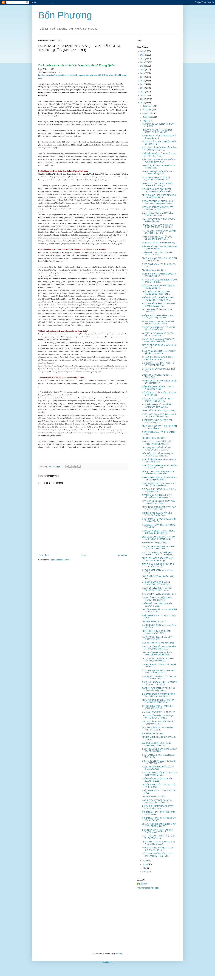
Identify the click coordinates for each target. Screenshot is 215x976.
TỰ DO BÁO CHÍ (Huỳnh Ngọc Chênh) (158, 410)
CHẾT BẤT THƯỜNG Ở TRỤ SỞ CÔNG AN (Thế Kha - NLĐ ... (159, 155)
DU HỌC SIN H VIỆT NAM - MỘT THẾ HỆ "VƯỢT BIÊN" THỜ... (158, 364)
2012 (142, 103)
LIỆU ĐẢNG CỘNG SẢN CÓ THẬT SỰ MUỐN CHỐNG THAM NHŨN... (158, 538)
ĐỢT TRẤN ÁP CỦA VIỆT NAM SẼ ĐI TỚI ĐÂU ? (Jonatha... (158, 214)
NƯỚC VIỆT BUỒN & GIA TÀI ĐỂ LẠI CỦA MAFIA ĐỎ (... (158, 768)
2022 (142, 66)
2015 (142, 92)
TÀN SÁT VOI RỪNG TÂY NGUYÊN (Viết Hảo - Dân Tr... (157, 728)
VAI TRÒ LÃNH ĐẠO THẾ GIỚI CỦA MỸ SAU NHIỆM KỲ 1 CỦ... (159, 232)
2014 (142, 95)
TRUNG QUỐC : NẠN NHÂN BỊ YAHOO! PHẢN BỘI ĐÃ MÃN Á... (159, 196)
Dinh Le (51, 466)
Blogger (119, 953)
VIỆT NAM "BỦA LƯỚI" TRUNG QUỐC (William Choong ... (158, 220)
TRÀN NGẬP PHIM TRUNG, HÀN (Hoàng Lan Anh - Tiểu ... (156, 632)
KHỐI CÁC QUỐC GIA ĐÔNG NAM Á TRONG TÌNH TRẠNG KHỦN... (157, 298)
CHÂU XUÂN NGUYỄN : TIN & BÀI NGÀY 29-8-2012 (157, 604)
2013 (142, 99)
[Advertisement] (107, 921)
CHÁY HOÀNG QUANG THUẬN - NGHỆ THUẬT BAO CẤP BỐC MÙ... (159, 415)
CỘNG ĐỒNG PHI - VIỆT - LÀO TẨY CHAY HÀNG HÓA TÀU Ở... (157, 831)
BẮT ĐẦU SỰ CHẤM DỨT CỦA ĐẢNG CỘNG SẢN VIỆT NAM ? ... (158, 689)
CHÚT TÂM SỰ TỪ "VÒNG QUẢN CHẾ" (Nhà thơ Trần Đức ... (159, 520)
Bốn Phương (65, 15)
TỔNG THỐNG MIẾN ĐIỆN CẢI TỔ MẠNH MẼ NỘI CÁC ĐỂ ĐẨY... (157, 653)
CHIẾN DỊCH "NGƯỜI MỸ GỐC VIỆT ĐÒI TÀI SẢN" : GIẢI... (157, 807)
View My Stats (107, 962)
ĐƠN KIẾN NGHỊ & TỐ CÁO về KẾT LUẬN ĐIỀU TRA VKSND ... (157, 405)
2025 (142, 55)
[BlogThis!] (70, 466)
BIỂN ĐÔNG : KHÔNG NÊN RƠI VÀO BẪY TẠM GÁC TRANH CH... (158, 855)
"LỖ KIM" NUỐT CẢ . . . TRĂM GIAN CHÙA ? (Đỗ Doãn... (157, 638)
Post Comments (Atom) (60, 560)
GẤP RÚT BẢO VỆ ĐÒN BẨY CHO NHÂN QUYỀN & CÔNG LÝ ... (157, 801)
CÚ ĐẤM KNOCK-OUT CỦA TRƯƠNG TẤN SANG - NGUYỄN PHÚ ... (158, 695)
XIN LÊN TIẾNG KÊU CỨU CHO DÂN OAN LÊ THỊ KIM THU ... (158, 358)
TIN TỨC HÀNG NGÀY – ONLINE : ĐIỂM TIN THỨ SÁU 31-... (159, 259)
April (144, 872)
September (147, 117)
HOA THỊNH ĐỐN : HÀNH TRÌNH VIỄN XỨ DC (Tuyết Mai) (158, 837)
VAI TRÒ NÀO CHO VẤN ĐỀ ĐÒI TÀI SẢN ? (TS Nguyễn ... (157, 334)
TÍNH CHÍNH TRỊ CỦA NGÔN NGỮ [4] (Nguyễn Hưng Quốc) (158, 843)
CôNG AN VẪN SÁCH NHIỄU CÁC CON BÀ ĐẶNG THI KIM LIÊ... (159, 352)
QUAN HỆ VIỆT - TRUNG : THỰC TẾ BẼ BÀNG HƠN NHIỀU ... (159, 382)
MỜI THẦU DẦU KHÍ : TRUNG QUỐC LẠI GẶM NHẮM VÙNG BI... (158, 455)
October (146, 113)
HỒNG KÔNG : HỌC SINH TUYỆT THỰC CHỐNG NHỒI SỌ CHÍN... (157, 190)
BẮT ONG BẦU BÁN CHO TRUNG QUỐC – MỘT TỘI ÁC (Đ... (156, 744)
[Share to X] (73, 466)
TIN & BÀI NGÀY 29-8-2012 (154, 438)
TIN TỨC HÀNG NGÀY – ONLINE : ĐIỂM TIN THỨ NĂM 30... (159, 427)
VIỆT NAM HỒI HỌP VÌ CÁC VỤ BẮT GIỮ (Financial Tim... (157, 208)
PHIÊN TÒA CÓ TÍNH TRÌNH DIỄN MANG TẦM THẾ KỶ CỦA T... (157, 443)
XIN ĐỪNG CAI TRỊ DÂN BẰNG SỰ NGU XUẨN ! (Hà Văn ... (157, 707)
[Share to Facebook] (76, 466)
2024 (142, 59)
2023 (142, 62)
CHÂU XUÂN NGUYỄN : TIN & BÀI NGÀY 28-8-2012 (157, 780)
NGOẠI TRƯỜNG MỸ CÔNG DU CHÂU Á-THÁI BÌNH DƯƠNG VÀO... (159, 648)
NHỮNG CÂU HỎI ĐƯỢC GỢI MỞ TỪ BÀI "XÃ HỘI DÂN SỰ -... (158, 328)
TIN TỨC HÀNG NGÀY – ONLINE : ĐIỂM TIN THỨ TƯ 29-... (159, 610)
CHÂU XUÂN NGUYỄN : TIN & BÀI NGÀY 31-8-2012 (157, 253)
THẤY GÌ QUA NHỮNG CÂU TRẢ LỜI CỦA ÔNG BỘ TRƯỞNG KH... (158, 701)
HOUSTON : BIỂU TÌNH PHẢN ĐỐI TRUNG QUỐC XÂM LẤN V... (157, 589)
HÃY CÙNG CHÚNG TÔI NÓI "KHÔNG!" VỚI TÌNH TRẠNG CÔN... (159, 160)
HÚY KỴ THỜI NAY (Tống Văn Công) (158, 643)
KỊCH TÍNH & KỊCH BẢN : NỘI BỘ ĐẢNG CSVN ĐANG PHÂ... (159, 275)
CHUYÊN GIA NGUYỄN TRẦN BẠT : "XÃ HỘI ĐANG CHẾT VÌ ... (159, 774)
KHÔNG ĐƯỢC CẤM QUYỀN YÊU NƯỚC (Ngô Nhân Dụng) (157, 514)
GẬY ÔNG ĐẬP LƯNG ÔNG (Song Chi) (159, 594)
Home (83, 555)
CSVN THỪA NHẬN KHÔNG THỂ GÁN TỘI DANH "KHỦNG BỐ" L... (158, 547)
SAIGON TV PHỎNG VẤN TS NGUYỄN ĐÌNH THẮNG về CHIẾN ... (158, 340)
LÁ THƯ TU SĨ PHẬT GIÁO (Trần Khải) (158, 243)
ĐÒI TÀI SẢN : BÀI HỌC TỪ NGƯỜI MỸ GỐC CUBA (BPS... (159, 819)
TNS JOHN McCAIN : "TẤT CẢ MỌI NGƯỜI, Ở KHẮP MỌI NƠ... (157, 131)
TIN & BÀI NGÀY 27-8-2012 (154, 796)
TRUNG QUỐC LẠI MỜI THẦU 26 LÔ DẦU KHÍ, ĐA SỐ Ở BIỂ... (158, 659)
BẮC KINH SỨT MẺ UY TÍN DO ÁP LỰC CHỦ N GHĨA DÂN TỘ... (159, 304)
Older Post (122, 555)
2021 (142, 70)
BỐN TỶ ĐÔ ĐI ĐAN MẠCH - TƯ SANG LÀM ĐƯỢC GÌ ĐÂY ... (158, 762)
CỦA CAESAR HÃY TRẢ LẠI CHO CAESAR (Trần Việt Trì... (156, 400)
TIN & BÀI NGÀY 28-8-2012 (154, 621)
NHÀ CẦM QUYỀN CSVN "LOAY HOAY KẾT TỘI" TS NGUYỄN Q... (159, 484)
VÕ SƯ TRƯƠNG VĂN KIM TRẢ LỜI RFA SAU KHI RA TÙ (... (157, 849)
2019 (142, 77)
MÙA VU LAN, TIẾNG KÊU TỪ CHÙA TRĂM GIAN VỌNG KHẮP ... (158, 472)
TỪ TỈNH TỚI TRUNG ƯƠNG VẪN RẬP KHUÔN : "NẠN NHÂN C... (159, 508)
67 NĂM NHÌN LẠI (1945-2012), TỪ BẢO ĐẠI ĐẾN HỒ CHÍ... (159, 281)
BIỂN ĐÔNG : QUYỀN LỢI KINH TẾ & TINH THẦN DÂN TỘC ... (158, 565)
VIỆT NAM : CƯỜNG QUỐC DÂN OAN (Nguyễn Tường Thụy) (158, 502)
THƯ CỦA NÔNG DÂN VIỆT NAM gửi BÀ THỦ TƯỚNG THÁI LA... (158, 717)
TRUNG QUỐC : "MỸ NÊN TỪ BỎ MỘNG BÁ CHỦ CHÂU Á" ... (156, 449)
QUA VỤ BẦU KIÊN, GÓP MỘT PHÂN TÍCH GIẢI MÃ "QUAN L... (158, 172)
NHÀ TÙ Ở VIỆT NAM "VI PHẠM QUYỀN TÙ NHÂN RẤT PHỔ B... (159, 466)
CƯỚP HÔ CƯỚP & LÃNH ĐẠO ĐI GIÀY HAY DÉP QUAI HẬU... (159, 750)
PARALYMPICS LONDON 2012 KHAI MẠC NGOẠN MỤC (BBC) (158, 322)
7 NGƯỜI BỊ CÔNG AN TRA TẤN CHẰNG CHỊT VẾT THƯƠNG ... (156, 583)
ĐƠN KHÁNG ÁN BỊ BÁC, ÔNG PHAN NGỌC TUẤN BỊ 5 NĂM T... (158, 671)
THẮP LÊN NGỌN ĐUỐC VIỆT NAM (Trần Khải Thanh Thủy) (157, 559)
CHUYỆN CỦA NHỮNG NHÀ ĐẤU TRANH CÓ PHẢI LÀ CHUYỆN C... (158, 553)
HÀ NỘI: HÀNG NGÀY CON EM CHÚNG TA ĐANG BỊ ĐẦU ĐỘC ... (159, 478)
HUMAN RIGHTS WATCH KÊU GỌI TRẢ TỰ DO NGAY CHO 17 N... (159, 677)
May (144, 868)
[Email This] (67, 466)
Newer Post (44, 555)
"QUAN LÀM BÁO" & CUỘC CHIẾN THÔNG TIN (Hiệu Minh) (157, 598)
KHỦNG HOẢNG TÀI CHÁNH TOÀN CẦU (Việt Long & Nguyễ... (157, 316)
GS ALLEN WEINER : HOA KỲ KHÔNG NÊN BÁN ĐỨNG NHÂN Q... (158, 532)
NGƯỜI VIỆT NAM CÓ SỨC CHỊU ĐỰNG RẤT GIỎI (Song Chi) (156, 178)
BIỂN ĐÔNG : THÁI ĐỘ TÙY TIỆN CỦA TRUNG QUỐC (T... (158, 287)
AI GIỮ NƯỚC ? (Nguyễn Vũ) (154, 543)
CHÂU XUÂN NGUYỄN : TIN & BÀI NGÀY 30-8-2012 (157, 421)
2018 (142, 81)
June (144, 864)
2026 (142, 51)
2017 (142, 84)
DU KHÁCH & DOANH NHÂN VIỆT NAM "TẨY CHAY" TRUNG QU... (159, 683)
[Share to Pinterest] (79, 466)
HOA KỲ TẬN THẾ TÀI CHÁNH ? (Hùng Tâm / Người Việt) (159, 460)
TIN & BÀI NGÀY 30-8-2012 (154, 270)
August (145, 121)
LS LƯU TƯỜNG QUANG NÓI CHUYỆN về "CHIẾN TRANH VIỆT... (159, 825)
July (144, 860)
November (147, 110)
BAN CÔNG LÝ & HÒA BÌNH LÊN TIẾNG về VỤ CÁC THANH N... (159, 149)
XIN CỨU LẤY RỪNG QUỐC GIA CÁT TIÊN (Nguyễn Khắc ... (158, 722)
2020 (142, 73)
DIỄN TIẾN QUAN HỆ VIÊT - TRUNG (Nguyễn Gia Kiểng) (157, 388)
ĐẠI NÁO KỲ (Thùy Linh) (152, 733)
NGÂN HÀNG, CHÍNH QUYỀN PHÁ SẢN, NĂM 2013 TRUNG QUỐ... (157, 496)
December (147, 106)
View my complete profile (148, 888)
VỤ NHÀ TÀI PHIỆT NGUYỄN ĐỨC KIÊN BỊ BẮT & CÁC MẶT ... (157, 238)
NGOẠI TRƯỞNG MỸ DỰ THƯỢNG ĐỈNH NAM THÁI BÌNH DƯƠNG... (157, 202)
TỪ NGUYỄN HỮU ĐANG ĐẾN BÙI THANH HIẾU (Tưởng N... (157, 184)
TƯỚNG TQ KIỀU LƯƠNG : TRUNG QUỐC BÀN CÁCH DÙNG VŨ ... (157, 226)
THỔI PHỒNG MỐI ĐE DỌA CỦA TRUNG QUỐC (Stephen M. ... (156, 293)
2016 (142, 88)
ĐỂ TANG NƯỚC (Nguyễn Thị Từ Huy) (158, 712)
